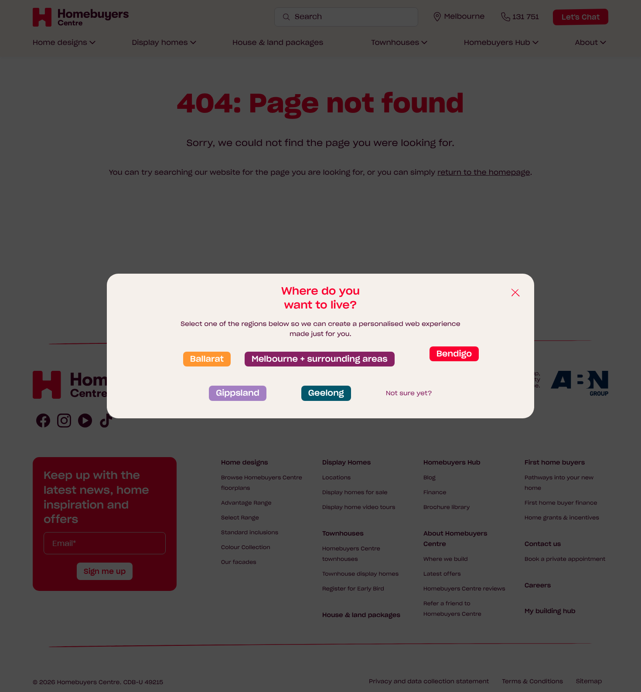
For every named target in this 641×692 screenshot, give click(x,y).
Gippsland (237, 393)
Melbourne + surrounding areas (320, 359)
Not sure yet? (409, 393)
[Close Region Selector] (515, 293)
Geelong (326, 393)
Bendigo (454, 354)
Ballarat (207, 359)
